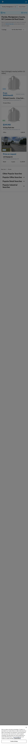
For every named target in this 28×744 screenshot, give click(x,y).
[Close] (26, 727)
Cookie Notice (17, 738)
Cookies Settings (14, 741)
